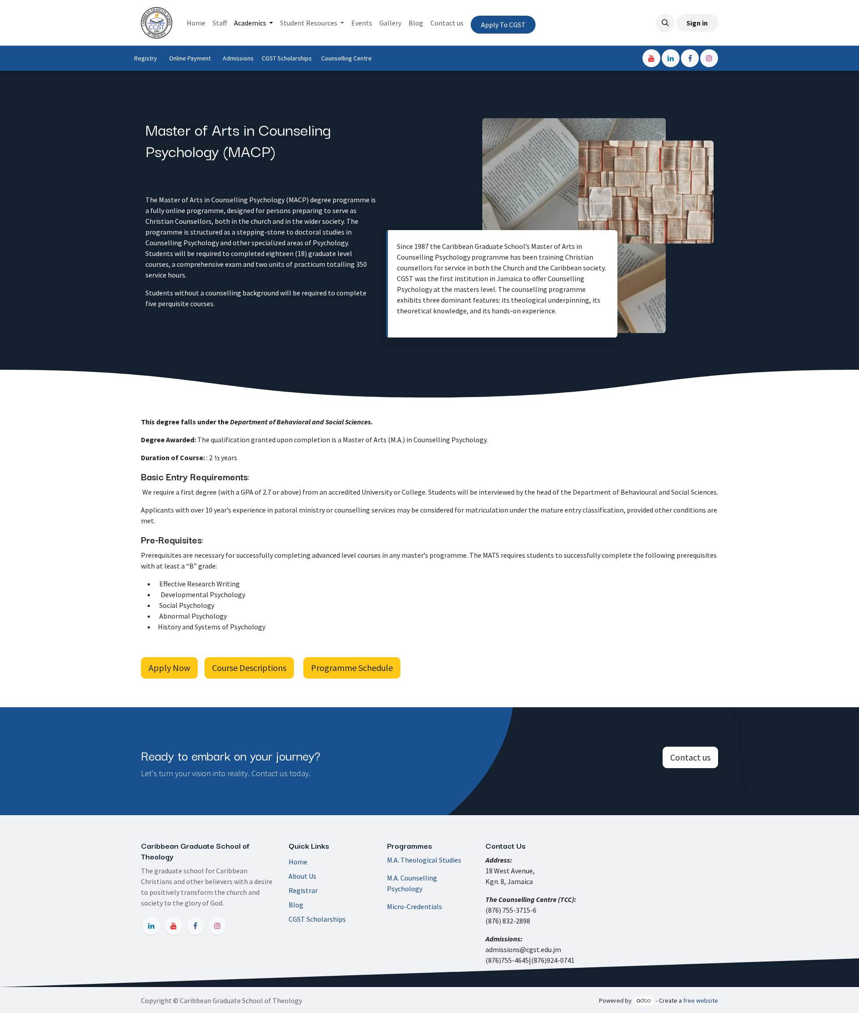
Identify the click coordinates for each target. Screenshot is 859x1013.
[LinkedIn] (671, 58)
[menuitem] (196, 23)
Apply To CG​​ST (503, 24)
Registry (146, 58)
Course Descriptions (249, 667)
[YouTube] (651, 58)
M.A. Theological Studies (424, 859)
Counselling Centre (349, 58)
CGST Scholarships (287, 58)
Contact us (690, 757)
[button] (665, 22)
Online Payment (190, 58)
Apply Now (169, 667)
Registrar (303, 890)
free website (700, 1000)
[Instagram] (709, 58)
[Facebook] (690, 58)
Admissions (239, 58)
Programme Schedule (352, 667)
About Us (302, 876)
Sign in (697, 22)
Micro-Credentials (414, 906)
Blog (296, 904)
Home (298, 861)
